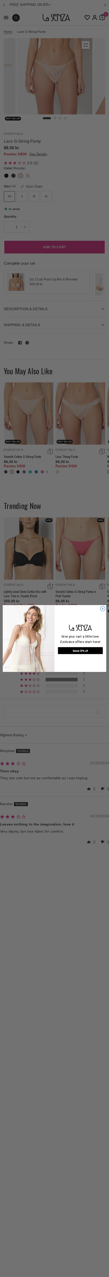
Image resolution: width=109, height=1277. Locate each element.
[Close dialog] (102, 608)
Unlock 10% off (80, 650)
